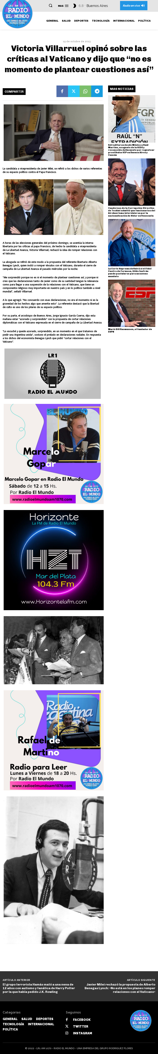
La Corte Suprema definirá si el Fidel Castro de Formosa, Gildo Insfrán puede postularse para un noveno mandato (129, 272)
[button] (50, 5)
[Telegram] (97, 91)
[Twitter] (74, 91)
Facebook (82, 1020)
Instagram (82, 1033)
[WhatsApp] (85, 91)
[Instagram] (66, 1033)
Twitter (80, 1026)
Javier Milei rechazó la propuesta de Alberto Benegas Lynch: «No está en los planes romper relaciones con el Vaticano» (120, 988)
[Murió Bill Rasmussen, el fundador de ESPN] (131, 303)
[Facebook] (62, 91)
